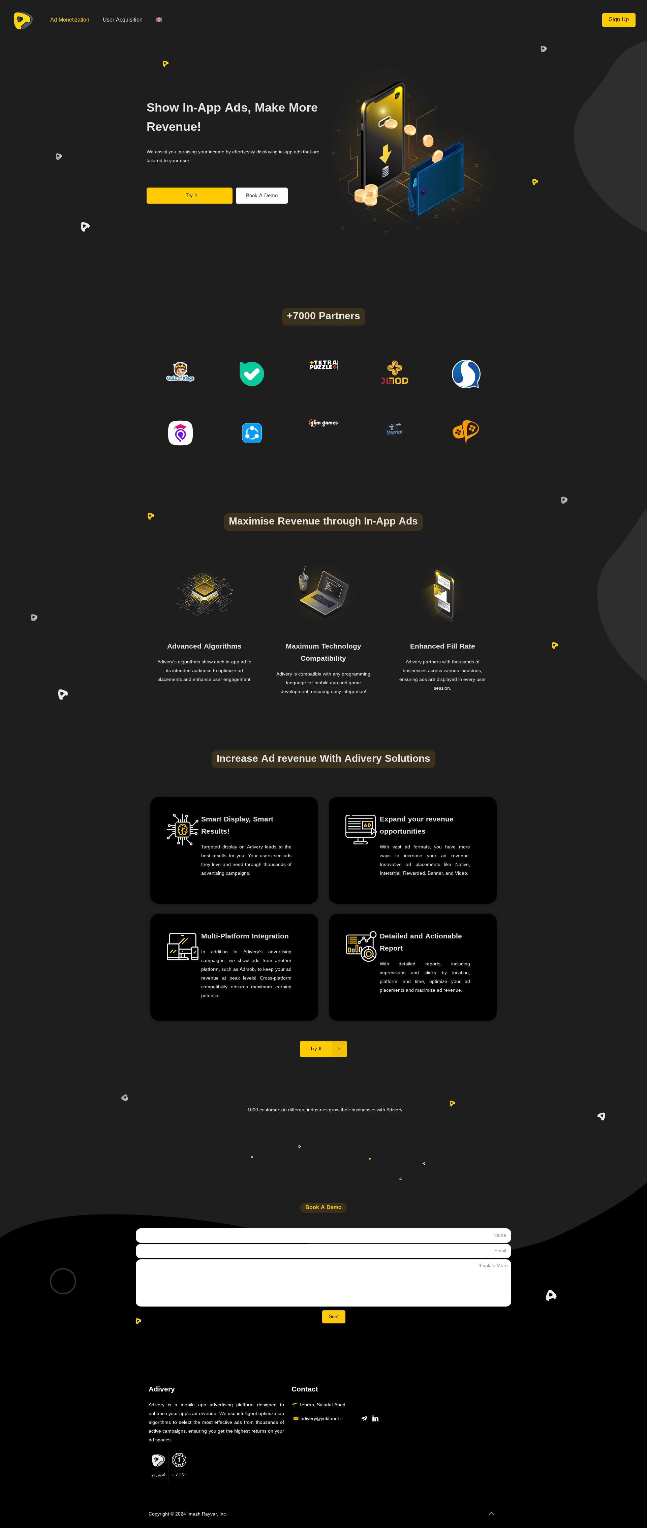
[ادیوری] (23, 20)
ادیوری (158, 1474)
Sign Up (619, 20)
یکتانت (179, 1475)
